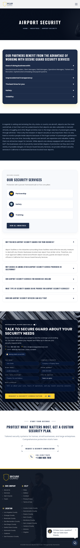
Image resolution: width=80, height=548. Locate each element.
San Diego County (10, 524)
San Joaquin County (30, 523)
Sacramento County (30, 511)
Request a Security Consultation (25, 396)
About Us (7, 490)
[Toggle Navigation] (76, 4)
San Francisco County (11, 536)
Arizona (26, 529)
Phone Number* (46, 367)
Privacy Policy (27, 499)
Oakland (7, 533)
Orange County (9, 515)
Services (7, 493)
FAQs (25, 490)
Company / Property (48, 360)
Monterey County (29, 520)
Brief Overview (10, 382)
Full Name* (9, 360)
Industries (34, 28)
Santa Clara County (10, 527)
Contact (26, 496)
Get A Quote (8, 496)
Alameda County (10, 530)
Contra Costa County (30, 508)
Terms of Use (27, 502)
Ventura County (28, 526)
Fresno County (28, 514)
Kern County (27, 517)
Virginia (25, 532)
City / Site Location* (13, 375)
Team (6, 499)
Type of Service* (47, 375)
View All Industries (18, 225)
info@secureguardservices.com (38, 347)
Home (25, 28)
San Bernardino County (12, 521)
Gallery (25, 493)
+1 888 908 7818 (43, 457)
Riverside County (9, 518)
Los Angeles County (10, 512)
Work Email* (9, 367)
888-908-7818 (15, 347)
